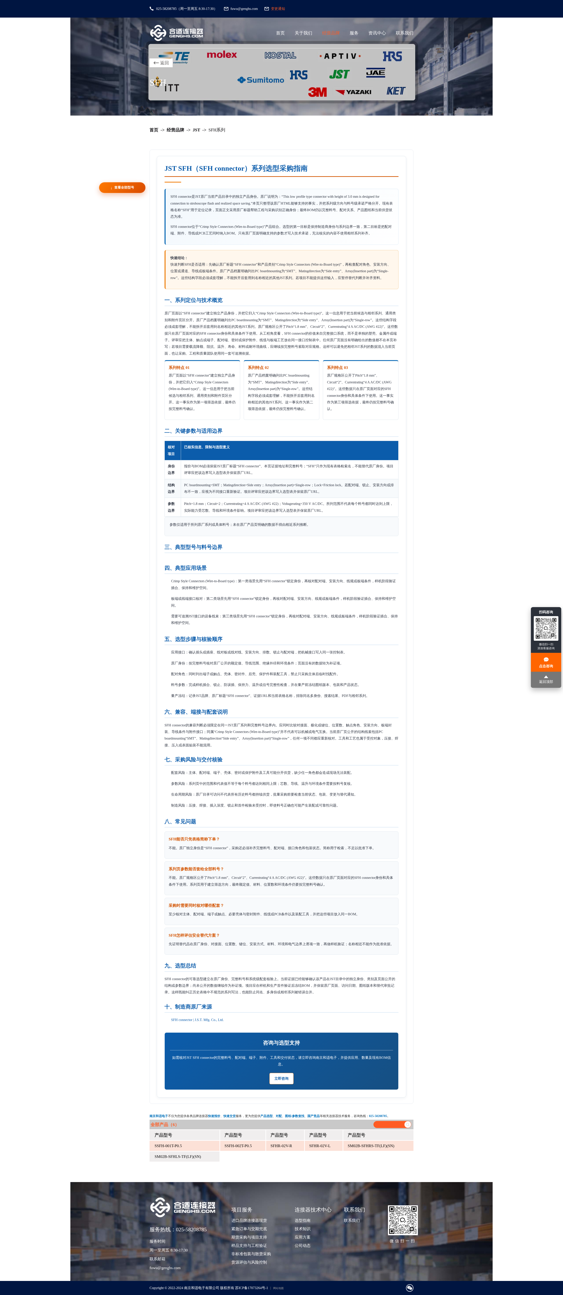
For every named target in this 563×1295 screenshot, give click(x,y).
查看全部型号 (124, 187)
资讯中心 (377, 33)
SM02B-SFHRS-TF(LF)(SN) (371, 1146)
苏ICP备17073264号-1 (251, 1288)
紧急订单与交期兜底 (249, 1229)
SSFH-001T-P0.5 (168, 1146)
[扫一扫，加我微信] (409, 1288)
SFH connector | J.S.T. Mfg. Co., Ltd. (197, 1020)
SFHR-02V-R (281, 1146)
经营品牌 (331, 33)
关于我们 (303, 33)
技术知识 (303, 1229)
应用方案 (303, 1237)
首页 (280, 33)
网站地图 (278, 1288)
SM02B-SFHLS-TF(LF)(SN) (178, 1156)
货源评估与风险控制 (249, 1262)
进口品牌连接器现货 (249, 1220)
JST (196, 129)
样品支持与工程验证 (249, 1245)
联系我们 (404, 33)
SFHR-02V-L (320, 1146)
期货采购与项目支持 (249, 1237)
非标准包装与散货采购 (251, 1254)
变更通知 (278, 9)
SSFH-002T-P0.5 (238, 1146)
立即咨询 (281, 1078)
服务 (354, 33)
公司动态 (303, 1245)
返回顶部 (546, 682)
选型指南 (303, 1220)
